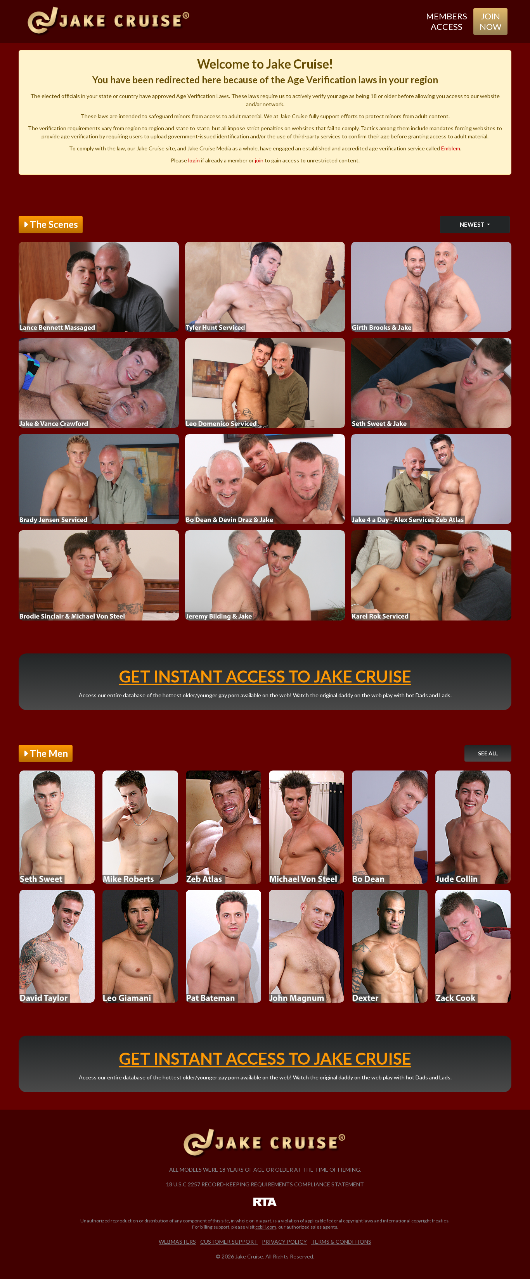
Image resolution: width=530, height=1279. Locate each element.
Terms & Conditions (341, 1241)
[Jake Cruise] (109, 21)
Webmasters (177, 1241)
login (194, 160)
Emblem (450, 148)
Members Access (446, 21)
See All (488, 753)
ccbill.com (265, 1227)
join (259, 160)
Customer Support (229, 1241)
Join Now (490, 21)
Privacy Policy (284, 1241)
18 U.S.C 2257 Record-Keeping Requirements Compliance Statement (265, 1184)
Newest (473, 224)
